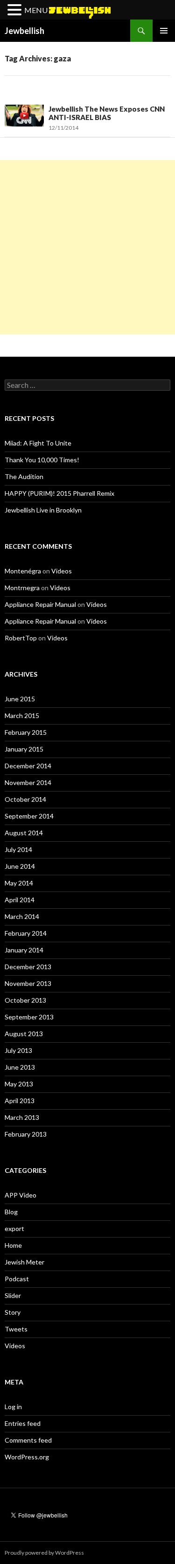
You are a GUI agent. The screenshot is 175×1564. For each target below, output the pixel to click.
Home (13, 1245)
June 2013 (20, 1067)
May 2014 (19, 883)
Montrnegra (22, 588)
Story (13, 1312)
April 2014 (20, 900)
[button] (15, 10)
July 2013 (18, 1050)
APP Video (20, 1195)
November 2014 (28, 782)
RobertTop (21, 638)
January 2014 (24, 950)
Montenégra (23, 571)
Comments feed (28, 1440)
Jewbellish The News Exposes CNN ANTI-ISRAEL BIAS (107, 113)
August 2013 (24, 1034)
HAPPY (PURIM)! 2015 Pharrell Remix (59, 493)
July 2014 (18, 849)
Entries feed (23, 1423)
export (14, 1228)
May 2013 (19, 1084)
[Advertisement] (87, 247)
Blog (11, 1212)
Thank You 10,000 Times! (42, 460)
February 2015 (26, 732)
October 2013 (25, 1000)
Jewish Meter (24, 1262)
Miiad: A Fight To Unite (38, 443)
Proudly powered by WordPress (44, 1552)
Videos (61, 571)
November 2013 (28, 983)
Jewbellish (24, 31)
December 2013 (28, 967)
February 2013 (26, 1134)
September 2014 (29, 816)
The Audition (24, 476)
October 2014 (25, 799)
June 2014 (20, 866)
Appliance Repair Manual (40, 604)
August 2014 (24, 833)
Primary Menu (164, 31)
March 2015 (22, 715)
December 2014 (28, 766)
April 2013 (20, 1101)
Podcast (17, 1279)
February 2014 (26, 933)
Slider (13, 1295)
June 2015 (20, 699)
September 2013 (29, 1017)
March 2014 (22, 916)
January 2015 (24, 749)
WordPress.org (27, 1457)
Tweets (16, 1329)
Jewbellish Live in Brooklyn (43, 510)
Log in (13, 1407)
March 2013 (22, 1117)
